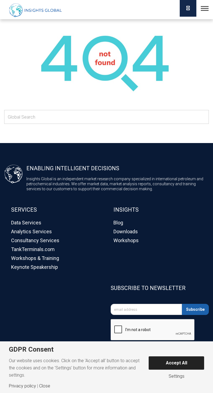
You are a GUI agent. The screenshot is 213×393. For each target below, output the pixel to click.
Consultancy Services (35, 240)
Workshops (126, 240)
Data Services (26, 223)
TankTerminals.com (33, 249)
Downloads (125, 231)
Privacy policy (22, 386)
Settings (176, 376)
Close (44, 386)
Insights (126, 209)
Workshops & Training (35, 258)
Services (24, 209)
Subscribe (195, 309)
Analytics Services (31, 231)
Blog (118, 223)
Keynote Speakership (34, 267)
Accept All (176, 363)
